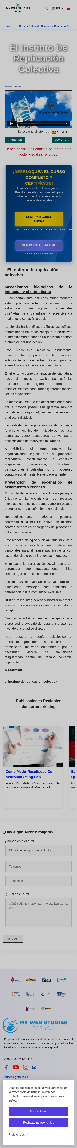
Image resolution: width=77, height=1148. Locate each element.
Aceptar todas (38, 1111)
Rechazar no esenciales (38, 1122)
